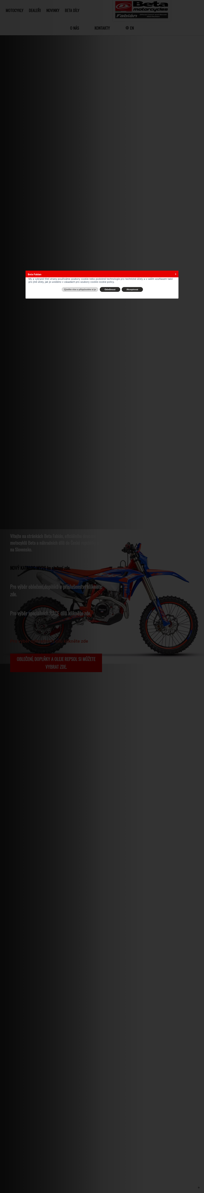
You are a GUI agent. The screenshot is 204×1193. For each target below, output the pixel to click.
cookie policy (106, 281)
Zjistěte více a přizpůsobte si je (80, 289)
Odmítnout (110, 289)
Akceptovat (132, 289)
